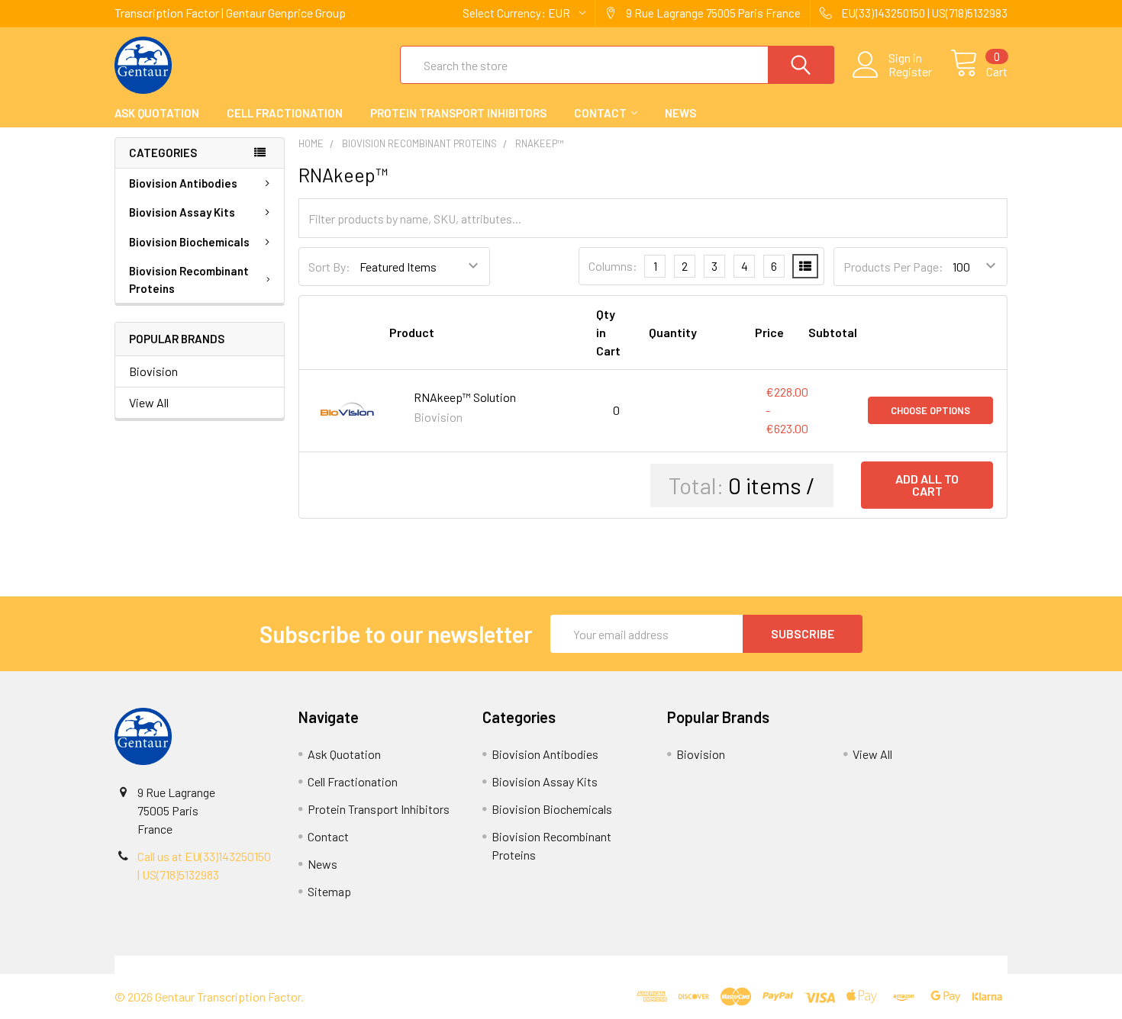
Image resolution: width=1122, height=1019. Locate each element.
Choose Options (930, 410)
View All (149, 402)
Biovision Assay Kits (182, 212)
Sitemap (329, 891)
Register (910, 72)
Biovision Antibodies (183, 183)
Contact (600, 113)
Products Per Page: (893, 266)
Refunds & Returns (673, 964)
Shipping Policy (449, 964)
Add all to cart (927, 484)
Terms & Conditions (226, 964)
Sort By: (329, 266)
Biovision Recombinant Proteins (189, 279)
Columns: (612, 266)
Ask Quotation (156, 113)
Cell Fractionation (285, 113)
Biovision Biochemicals (189, 242)
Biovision (153, 371)
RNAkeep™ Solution (465, 397)
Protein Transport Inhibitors (458, 113)
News (680, 113)
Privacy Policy (896, 964)
